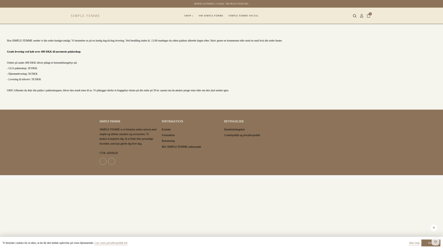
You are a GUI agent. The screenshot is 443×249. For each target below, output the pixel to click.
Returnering (168, 140)
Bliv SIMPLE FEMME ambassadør (181, 146)
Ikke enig (414, 242)
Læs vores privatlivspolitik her (111, 242)
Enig (430, 242)
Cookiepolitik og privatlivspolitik (242, 135)
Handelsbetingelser (234, 129)
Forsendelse (168, 135)
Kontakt (166, 129)
